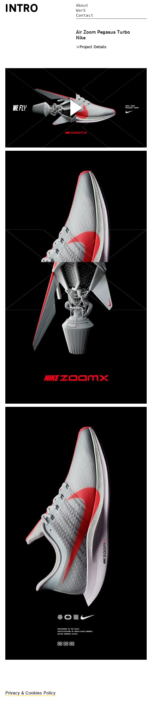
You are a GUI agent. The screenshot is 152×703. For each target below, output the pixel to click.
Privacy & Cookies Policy (30, 693)
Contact (84, 15)
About (82, 5)
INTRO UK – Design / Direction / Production (21, 8)
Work (81, 10)
